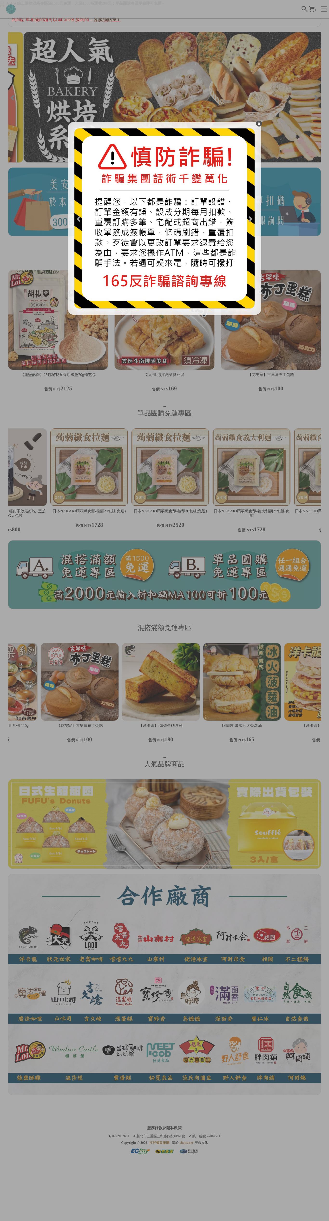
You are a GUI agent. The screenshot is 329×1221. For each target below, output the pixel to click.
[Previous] (79, 218)
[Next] (250, 218)
